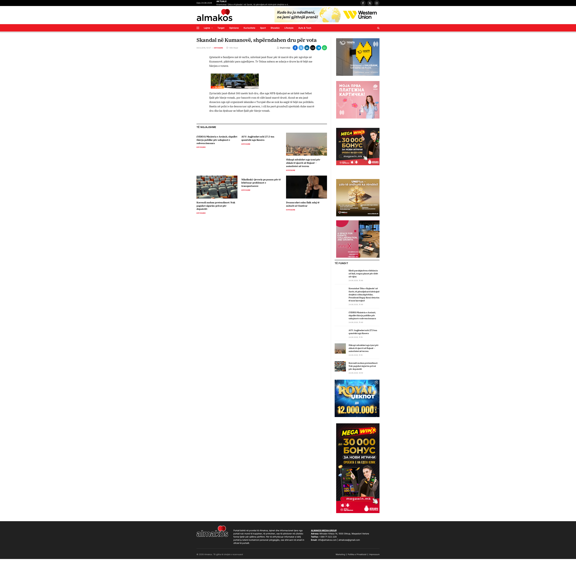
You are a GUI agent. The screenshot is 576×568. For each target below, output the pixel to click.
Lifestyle (289, 28)
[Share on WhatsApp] (324, 47)
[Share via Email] (312, 47)
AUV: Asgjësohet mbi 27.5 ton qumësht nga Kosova (257, 138)
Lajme (207, 28)
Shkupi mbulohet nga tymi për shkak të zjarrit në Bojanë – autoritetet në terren (303, 163)
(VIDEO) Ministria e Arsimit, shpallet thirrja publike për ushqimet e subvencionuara (216, 140)
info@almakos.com (327, 540)
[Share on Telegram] (318, 47)
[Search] (378, 27)
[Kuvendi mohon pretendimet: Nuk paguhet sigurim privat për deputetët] (216, 187)
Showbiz (275, 28)
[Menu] (197, 27)
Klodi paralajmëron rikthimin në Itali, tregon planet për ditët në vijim (363, 273)
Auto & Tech (304, 28)
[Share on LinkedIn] (306, 47)
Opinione (234, 28)
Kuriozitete (249, 28)
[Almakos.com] (214, 15)
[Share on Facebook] (295, 47)
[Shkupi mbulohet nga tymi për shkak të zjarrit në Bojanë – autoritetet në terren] (306, 144)
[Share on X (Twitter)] (301, 47)
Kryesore (218, 48)
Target (221, 28)
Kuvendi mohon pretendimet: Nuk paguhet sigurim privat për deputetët (215, 206)
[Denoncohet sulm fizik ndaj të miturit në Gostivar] (306, 187)
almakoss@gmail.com (349, 540)
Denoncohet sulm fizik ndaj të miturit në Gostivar (302, 204)
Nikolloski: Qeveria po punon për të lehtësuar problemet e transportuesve (261, 183)
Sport (263, 28)
